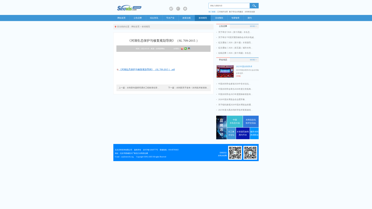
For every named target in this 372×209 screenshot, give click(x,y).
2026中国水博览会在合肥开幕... (232, 99)
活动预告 (219, 18)
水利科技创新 (250, 12)
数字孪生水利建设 (236, 12)
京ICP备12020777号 (150, 150)
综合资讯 (154, 18)
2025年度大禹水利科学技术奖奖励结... (235, 110)
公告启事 (138, 18)
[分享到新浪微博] (171, 9)
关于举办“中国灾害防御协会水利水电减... (236, 37)
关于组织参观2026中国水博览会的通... (235, 105)
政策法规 (187, 18)
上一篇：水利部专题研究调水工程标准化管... (139, 88)
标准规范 (203, 18)
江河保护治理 (222, 12)
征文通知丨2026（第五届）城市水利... (235, 48)
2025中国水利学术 (244, 66)
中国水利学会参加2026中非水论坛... (234, 84)
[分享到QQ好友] (189, 48)
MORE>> (253, 26)
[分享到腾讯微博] (178, 9)
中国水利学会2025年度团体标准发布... (235, 94)
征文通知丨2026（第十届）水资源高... (235, 43)
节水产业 (170, 18)
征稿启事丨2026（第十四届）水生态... (235, 53)
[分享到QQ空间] (185, 9)
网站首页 (121, 18)
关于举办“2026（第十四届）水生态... (234, 32)
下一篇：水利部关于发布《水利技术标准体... (188, 88)
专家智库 (235, 18)
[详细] (238, 76)
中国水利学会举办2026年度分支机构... (235, 89)
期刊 (250, 18)
